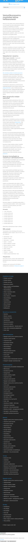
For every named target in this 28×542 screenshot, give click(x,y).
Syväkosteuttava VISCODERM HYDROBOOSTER (14, 366)
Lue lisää (2, 539)
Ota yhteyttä (6, 508)
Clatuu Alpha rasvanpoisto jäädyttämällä (12, 328)
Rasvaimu (6, 314)
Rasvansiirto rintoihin (8, 284)
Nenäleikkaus (7, 300)
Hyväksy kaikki (3, 541)
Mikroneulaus (7, 368)
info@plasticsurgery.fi (19, 265)
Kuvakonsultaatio (7, 514)
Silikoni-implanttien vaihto (9, 291)
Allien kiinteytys (7, 304)
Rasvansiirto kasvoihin (8, 322)
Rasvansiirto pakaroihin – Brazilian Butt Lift (13, 326)
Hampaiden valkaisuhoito (9, 464)
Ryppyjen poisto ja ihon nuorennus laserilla (13, 336)
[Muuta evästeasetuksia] (3, 533)
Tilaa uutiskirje (7, 520)
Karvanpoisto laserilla (8, 342)
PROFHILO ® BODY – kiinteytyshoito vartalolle (13, 409)
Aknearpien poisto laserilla (9, 350)
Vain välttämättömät (12, 541)
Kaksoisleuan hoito (8, 318)
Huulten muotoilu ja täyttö (9, 374)
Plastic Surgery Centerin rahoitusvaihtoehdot (13, 518)
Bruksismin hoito (7, 457)
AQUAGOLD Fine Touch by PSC (10, 399)
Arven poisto (6, 354)
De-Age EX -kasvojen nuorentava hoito (12, 360)
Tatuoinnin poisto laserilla (9, 338)
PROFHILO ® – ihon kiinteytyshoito (11, 496)
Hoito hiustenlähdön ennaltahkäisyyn (12, 449)
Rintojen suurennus (8, 278)
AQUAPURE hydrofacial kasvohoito (11, 413)
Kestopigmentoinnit (8, 393)
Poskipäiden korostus (8, 490)
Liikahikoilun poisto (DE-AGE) (10, 468)
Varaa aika (6, 512)
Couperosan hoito (7, 340)
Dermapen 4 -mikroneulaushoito (11, 411)
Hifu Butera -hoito (8, 397)
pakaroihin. (5, 153)
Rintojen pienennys (8, 282)
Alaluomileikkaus (7, 298)
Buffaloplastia (7, 308)
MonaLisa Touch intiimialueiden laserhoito (13, 358)
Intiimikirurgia (7, 306)
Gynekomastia (7, 320)
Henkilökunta (6, 506)
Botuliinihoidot (7, 492)
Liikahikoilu (6, 460)
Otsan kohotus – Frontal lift (9, 295)
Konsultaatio (6, 510)
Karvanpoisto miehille (8, 447)
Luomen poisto (7, 356)
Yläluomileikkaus (7, 289)
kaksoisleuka (18, 122)
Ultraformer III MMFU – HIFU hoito (11, 403)
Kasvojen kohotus (7, 294)
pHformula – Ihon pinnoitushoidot (11, 407)
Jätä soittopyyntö (7, 516)
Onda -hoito (6, 330)
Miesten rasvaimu (8, 316)
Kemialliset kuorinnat (8, 370)
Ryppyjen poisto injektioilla (9, 381)
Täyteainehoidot (7, 302)
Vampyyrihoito (7, 372)
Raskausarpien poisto (8, 352)
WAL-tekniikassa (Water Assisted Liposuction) (12, 73)
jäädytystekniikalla (7, 87)
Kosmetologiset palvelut (9, 395)
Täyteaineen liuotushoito (9, 405)
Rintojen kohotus (7, 280)
